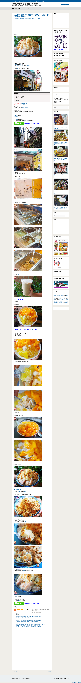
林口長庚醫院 (24, 61)
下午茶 (18, 176)
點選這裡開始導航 (25, 107)
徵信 (55, 298)
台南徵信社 (58, 295)
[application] (16, 1)
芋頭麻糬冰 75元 (19, 100)
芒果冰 (18, 331)
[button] (68, 1)
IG (14, 63)
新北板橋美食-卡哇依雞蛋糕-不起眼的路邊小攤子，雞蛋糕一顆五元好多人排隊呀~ (29, 616)
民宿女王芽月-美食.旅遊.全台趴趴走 (25, 4)
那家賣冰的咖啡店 (21, 117)
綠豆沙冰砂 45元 (19, 97)
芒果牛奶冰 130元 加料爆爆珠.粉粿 (23, 99)
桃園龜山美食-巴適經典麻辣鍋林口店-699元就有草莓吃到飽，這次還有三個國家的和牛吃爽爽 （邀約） (32, 628)
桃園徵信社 (57, 301)
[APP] (28, 8)
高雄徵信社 (62, 295)
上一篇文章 (14, 671)
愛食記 (26, 18)
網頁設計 (58, 303)
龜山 (18, 68)
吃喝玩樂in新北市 (16, 18)
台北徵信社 (59, 294)
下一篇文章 (49, 671)
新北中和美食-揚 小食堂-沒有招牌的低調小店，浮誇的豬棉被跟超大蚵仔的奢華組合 (29, 626)
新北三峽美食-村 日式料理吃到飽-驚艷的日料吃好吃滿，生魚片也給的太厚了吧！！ (29, 617)
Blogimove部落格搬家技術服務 (76, 682)
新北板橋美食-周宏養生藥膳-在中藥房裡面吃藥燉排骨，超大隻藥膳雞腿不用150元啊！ (29, 620)
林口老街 (15, 64)
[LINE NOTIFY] (22, 8)
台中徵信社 (64, 298)
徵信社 (56, 294)
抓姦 (67, 295)
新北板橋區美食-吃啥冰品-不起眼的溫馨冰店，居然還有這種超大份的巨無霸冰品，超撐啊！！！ (31, 624)
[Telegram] (19, 8)
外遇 (54, 299)
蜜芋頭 (19, 491)
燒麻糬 (21, 64)
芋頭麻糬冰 (17, 489)
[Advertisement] (22, 27)
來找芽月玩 (57, 88)
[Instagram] (16, 8)
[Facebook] (13, 8)
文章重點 (17, 93)
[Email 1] (25, 8)
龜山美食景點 (29, 18)
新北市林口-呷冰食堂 (20, 96)
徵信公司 (57, 296)
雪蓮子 (18, 274)
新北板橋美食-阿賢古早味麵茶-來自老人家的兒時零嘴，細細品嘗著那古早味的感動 (29, 619)
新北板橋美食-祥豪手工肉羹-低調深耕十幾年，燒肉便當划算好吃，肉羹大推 (28, 625)
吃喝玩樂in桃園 (22, 18)
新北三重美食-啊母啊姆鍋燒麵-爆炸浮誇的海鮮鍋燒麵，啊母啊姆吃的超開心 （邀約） (29, 622)
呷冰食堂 (24, 104)
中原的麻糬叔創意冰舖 (19, 65)
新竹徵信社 (64, 294)
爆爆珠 (32, 329)
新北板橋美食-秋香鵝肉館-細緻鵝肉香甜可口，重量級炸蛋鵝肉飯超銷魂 (27, 621)
